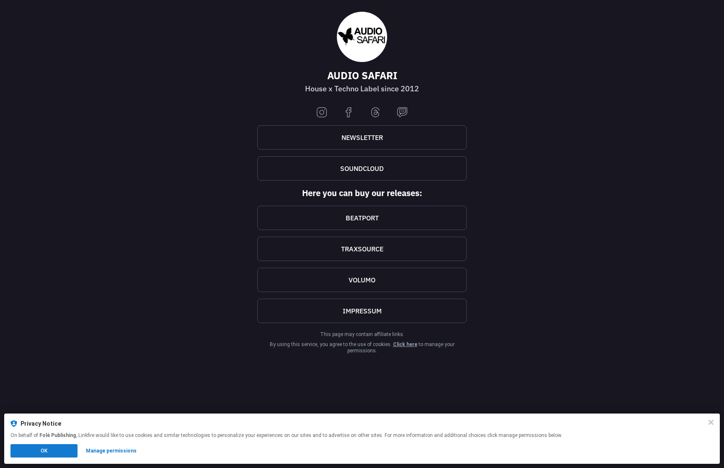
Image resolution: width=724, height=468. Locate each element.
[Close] (711, 422)
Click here (405, 344)
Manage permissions (111, 451)
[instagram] (321, 113)
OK (44, 451)
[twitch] (402, 113)
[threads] (375, 113)
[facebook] (348, 113)
